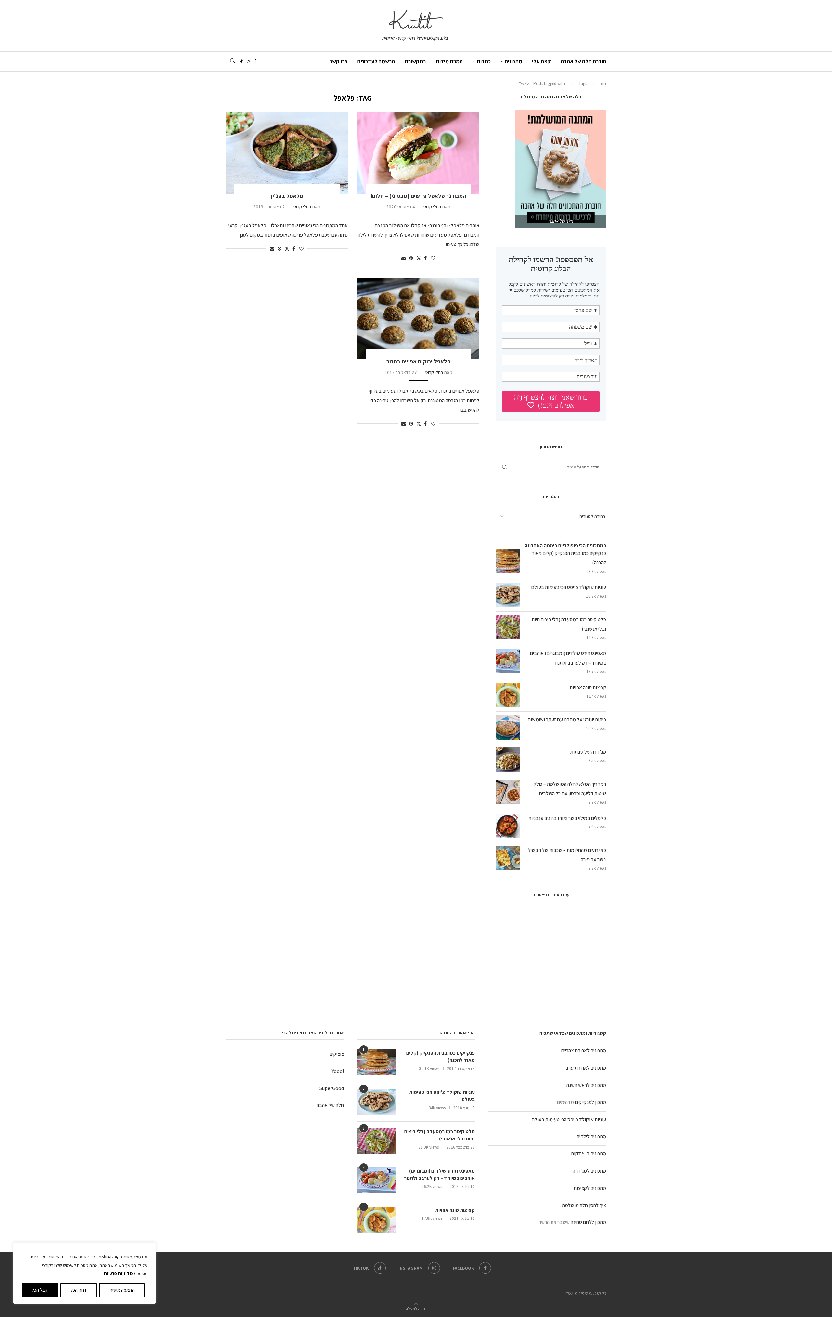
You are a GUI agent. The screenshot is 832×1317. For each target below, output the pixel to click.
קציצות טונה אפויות (588, 687)
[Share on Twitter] (418, 258)
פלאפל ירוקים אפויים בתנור (418, 361)
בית (603, 83)
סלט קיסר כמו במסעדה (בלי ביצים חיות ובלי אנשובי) (439, 1135)
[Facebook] (255, 61)
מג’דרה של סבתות (588, 751)
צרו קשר (339, 61)
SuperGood (331, 1088)
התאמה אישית (122, 1290)
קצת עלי (541, 61)
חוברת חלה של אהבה (583, 61)
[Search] (232, 61)
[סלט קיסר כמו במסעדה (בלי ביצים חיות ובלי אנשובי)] (376, 1141)
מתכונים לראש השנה (586, 1085)
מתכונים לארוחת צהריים (583, 1050)
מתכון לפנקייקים (590, 1102)
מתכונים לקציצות (590, 1188)
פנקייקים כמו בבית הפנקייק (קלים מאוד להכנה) (440, 1056)
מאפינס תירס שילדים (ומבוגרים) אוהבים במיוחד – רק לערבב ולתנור (439, 1174)
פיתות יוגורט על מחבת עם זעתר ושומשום (567, 719)
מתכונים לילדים (591, 1136)
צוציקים (337, 1053)
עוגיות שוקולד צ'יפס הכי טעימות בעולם (569, 1119)
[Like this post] (433, 258)
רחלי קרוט (432, 207)
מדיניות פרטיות (118, 1273)
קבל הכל (39, 1290)
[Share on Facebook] (425, 258)
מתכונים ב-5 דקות (588, 1153)
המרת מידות (449, 61)
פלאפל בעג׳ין (287, 196)
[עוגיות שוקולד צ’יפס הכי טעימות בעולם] (376, 1102)
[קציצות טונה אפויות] (376, 1220)
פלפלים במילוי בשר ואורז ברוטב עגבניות (567, 818)
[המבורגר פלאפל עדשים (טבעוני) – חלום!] (418, 153)
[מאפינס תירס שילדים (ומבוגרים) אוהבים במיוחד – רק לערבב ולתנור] (376, 1180)
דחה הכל (78, 1290)
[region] (84, 1273)
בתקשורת (415, 61)
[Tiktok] (241, 61)
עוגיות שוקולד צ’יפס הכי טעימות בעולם (568, 587)
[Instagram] (249, 61)
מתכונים (513, 61)
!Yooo (338, 1071)
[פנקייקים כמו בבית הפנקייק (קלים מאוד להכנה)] (376, 1062)
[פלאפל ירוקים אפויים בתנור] (418, 318)
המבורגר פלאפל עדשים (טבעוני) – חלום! (418, 196)
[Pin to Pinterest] (411, 258)
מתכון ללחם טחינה (588, 1222)
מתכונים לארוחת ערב (586, 1067)
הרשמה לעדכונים (376, 61)
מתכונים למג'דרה (589, 1170)
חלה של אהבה (330, 1105)
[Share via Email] (403, 258)
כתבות (484, 61)
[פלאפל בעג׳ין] (287, 153)
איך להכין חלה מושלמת (584, 1205)
